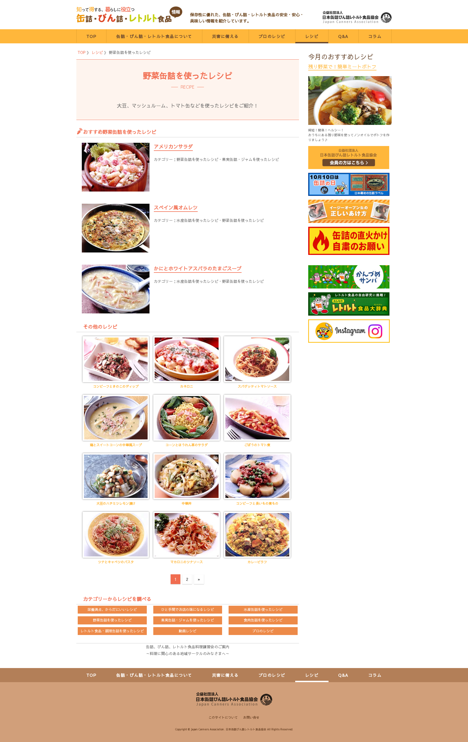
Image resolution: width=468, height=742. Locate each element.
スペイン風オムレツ (176, 207)
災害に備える (225, 36)
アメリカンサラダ (173, 146)
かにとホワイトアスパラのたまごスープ (198, 268)
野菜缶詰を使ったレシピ (197, 159)
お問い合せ (251, 717)
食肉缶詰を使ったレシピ (263, 620)
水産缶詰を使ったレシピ (197, 220)
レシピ (312, 36)
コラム (375, 36)
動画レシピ (187, 630)
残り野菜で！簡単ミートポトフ (342, 66)
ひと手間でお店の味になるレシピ (187, 609)
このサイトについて (223, 717)
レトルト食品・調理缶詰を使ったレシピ (112, 630)
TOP (91, 36)
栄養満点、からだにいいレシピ (112, 609)
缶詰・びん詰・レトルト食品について (154, 36)
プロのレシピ (272, 36)
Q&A (343, 36)
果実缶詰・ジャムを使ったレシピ (250, 159)
